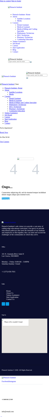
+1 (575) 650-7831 (8, 272)
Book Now (4, 132)
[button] (27, 79)
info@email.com (8, 412)
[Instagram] (7, 304)
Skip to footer (16, 1)
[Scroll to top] (1, 416)
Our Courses (4, 142)
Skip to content (5, 1)
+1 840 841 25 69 (7, 399)
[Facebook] (3, 304)
